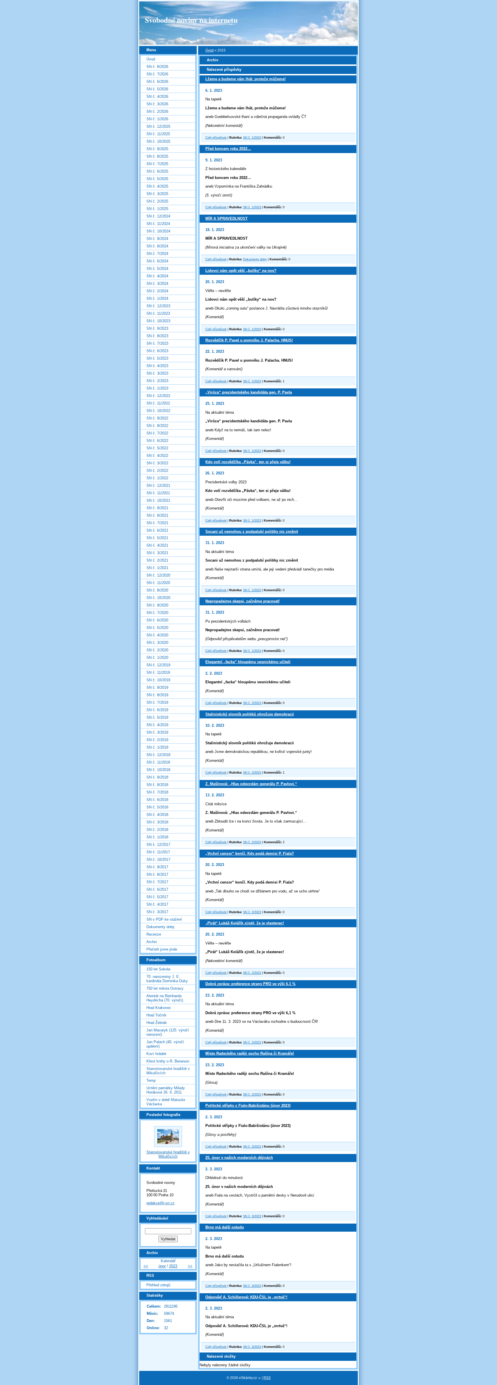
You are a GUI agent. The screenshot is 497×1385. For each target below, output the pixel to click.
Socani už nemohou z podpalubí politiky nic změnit (251, 531)
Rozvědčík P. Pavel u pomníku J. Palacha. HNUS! (249, 340)
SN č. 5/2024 (157, 268)
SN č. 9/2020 (157, 605)
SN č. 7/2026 (157, 74)
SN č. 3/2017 (157, 912)
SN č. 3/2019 (157, 732)
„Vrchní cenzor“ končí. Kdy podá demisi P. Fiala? (249, 853)
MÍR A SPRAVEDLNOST (226, 218)
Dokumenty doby (255, 259)
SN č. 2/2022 (157, 470)
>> (190, 1266)
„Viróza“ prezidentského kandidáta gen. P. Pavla (248, 392)
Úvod (209, 50)
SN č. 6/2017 (157, 889)
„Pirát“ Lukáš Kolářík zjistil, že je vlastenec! (244, 923)
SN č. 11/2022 (158, 403)
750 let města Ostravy (164, 988)
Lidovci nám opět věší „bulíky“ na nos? (240, 270)
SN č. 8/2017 (157, 874)
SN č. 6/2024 (157, 261)
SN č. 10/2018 (158, 770)
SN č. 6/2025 (157, 171)
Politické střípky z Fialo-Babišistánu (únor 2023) (247, 1105)
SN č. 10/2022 (158, 411)
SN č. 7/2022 (157, 433)
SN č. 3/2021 (157, 553)
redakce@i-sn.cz (160, 1203)
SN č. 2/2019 (157, 740)
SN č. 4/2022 (157, 455)
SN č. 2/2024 (157, 291)
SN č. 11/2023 (158, 313)
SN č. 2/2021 (157, 560)
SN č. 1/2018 (157, 837)
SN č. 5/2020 (157, 627)
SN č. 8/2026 (157, 66)
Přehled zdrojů (158, 1285)
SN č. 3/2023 (252, 1146)
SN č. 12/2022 (158, 396)
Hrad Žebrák (156, 1022)
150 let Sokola (158, 969)
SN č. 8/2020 (157, 590)
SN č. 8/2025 (157, 156)
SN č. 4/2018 (157, 814)
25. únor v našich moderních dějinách (239, 1157)
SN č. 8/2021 (157, 515)
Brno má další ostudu (224, 1227)
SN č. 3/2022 (157, 463)
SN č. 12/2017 (158, 844)
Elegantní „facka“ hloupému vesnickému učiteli (247, 662)
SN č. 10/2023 (158, 321)
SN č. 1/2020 (157, 657)
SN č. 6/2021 (157, 530)
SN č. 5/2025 (157, 179)
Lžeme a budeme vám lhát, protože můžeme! (245, 79)
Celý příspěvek (216, 137)
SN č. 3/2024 (157, 283)
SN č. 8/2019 (157, 695)
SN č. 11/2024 (158, 224)
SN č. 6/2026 (157, 81)
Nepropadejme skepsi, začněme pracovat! (242, 601)
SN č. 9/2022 (157, 418)
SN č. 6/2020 (157, 620)
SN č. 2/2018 (157, 829)
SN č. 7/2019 (157, 702)
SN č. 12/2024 (158, 216)
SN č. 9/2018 (157, 777)
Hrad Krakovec (158, 1008)
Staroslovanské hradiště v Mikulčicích (168, 1071)
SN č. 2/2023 (252, 703)
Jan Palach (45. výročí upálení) (165, 1044)
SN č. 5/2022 (157, 448)
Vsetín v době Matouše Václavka (165, 1102)
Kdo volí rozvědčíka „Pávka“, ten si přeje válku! (247, 462)
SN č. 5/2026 (157, 89)
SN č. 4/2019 (157, 725)
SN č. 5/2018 (157, 807)
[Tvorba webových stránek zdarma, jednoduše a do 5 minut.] (260, 1378)
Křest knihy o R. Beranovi (167, 1061)
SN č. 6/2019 (157, 710)
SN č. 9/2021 (157, 508)
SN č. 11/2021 (158, 493)
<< (146, 1266)
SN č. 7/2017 (157, 882)
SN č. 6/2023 (157, 351)
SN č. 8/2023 (157, 336)
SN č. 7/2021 (157, 523)
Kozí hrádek (156, 1054)
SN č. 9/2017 (157, 867)
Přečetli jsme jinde (161, 949)
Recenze (153, 934)
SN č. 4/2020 (157, 635)
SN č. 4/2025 (157, 186)
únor (162, 1266)
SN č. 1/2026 (157, 119)
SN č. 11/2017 (158, 852)
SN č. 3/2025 (157, 194)
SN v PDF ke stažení (164, 919)
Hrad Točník (156, 1015)
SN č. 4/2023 (157, 366)
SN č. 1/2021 (157, 568)
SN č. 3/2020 (157, 642)
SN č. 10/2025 (158, 141)
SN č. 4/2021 (157, 545)
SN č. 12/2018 (158, 755)
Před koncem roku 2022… (228, 148)
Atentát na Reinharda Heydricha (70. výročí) (164, 998)
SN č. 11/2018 (158, 762)
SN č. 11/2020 (158, 583)
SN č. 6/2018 (157, 800)
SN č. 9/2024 (157, 238)
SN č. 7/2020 (157, 613)
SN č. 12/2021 (158, 485)
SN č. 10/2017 (158, 859)
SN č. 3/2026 (157, 104)
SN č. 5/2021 (157, 538)
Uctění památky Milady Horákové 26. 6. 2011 (165, 1090)
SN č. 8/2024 (157, 246)
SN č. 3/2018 (157, 822)
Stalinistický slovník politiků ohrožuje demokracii (249, 714)
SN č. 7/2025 (157, 164)
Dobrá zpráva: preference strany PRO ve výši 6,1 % (250, 984)
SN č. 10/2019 (158, 680)
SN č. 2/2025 (157, 201)
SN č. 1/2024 (157, 298)
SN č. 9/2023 (157, 328)
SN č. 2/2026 (157, 111)
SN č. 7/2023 (157, 343)
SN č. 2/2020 (157, 650)
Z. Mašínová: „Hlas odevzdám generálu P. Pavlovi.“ (251, 784)
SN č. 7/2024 (157, 253)
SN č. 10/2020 (158, 598)
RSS (267, 1378)
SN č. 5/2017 (157, 897)
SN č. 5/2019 (157, 717)
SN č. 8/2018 (157, 785)
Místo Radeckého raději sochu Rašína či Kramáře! (249, 1053)
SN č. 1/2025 (157, 209)
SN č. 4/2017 (157, 904)
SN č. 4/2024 (157, 276)
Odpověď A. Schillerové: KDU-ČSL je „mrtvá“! (246, 1297)
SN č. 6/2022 (157, 440)
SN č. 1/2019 (157, 747)
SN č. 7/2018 (157, 792)
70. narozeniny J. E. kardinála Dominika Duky (167, 978)
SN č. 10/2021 (158, 500)
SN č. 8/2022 (157, 425)
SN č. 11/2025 (158, 134)
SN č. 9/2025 (157, 149)
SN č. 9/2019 (157, 687)
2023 (173, 1266)
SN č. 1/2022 (157, 478)
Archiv (151, 942)
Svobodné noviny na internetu (191, 19)
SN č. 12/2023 (158, 306)
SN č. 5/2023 (157, 358)
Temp (151, 1080)
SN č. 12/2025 (158, 126)
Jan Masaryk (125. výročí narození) (167, 1032)
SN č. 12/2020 (158, 575)
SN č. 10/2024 (158, 231)
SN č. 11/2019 (158, 672)
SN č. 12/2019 (158, 665)
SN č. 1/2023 (252, 137)
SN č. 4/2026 (157, 96)
